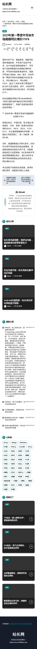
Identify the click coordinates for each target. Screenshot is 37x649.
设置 (6, 489)
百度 (20, 476)
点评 (7, 504)
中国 (6, 447)
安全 (13, 459)
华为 (13, 455)
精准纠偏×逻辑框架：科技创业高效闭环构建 (15, 427)
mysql (14, 442)
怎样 (27, 464)
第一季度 (29, 49)
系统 (16, 481)
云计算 (23, 447)
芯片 (13, 485)
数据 (6, 472)
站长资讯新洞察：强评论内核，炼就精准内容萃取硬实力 (18, 241)
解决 (27, 485)
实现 (20, 459)
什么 (30, 447)
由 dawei (9, 44)
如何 (6, 459)
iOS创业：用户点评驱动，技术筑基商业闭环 (15, 403)
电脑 (13, 476)
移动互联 (7, 481)
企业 (6, 451)
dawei (21, 192)
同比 (17, 49)
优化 (13, 451)
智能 (29, 472)
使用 (20, 451)
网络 (30, 481)
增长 (20, 49)
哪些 (27, 455)
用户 (6, 476)
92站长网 (13, 624)
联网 (6, 485)
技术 (13, 468)
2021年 (8, 49)
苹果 (20, 485)
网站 (23, 481)
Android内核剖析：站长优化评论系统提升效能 (18, 302)
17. (5, 49)
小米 (27, 459)
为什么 (14, 447)
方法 (13, 472)
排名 (20, 468)
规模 (32, 49)
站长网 (7, 4)
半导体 (13, 49)
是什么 (21, 472)
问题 (13, 489)
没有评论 (27, 44)
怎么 (20, 464)
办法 (6, 455)
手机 (6, 468)
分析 (27, 451)
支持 (27, 468)
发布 (20, 455)
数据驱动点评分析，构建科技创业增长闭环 (14, 419)
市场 (24, 49)
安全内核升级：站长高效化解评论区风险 (18, 271)
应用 (13, 464)
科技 (27, 476)
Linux (6, 442)
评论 (4, 31)
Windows (24, 442)
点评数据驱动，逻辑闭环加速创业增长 (14, 411)
